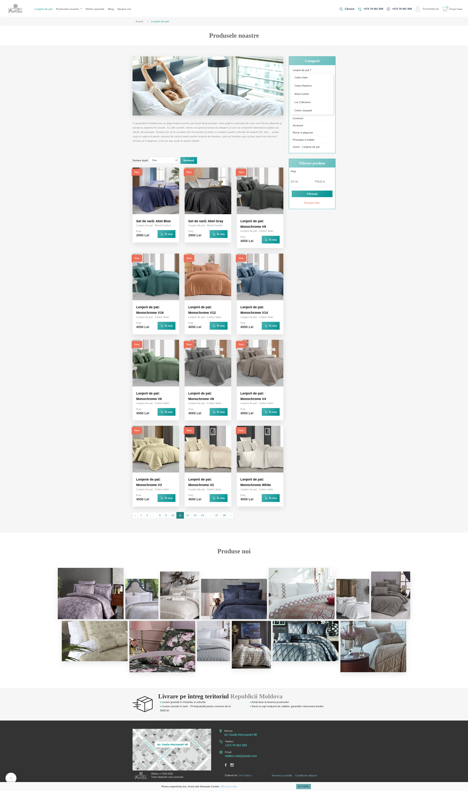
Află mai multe (228, 786)
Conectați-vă (430, 8)
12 (187, 515)
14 (202, 515)
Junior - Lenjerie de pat (306, 146)
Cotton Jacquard (303, 110)
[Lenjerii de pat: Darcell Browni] (390, 595)
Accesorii (298, 125)
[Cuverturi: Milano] (302, 593)
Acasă (139, 21)
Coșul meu (455, 8)
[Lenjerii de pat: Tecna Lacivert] (234, 599)
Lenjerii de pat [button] (301, 70)
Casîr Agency (245, 775)
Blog (111, 9)
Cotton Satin (266, 230)
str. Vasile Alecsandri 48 (240, 734)
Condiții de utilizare (306, 775)
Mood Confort (163, 225)
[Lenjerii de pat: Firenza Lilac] (91, 593)
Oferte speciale (95, 9)
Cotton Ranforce (303, 85)
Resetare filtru (312, 202)
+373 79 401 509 (373, 8)
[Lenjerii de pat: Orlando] (141, 599)
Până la (320, 181)
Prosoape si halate (303, 139)
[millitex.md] (15, 8)
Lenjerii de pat (43, 9)
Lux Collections (303, 102)
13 (195, 515)
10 (172, 515)
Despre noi (124, 9)
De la (294, 181)
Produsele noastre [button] (68, 9)
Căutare (349, 8)
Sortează (188, 160)
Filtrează (312, 193)
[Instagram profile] (233, 764)
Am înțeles (303, 786)
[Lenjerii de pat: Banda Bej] (179, 595)
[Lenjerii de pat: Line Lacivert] (352, 599)
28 (224, 515)
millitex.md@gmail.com (241, 756)
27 (216, 515)
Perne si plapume (303, 132)
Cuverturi (298, 118)
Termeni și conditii (281, 775)
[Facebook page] (227, 764)
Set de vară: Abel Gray (205, 221)
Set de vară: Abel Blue (153, 221)
